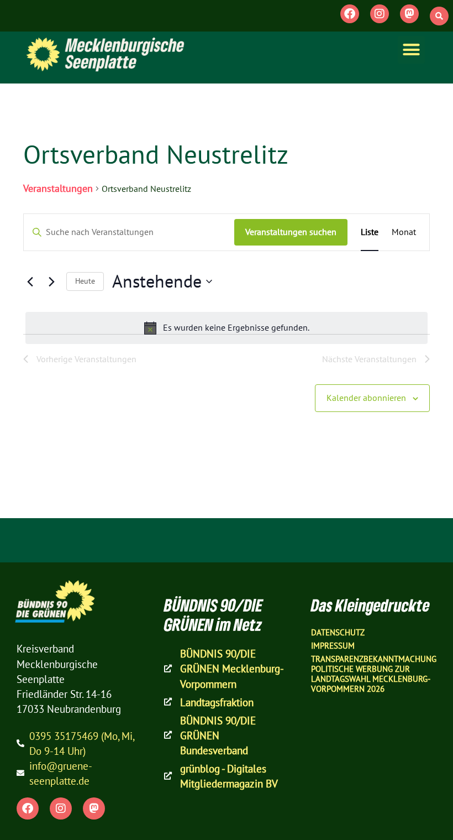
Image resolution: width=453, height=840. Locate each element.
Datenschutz (338, 632)
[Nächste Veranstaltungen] (51, 281)
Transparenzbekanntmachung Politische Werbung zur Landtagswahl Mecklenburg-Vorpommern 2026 (373, 674)
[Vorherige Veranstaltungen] (29, 281)
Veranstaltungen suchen (290, 231)
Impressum (333, 645)
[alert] (226, 328)
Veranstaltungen (58, 188)
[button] (439, 16)
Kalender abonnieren (366, 397)
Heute (85, 281)
